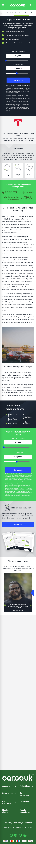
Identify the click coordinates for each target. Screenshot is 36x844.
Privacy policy (8, 828)
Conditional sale (9, 13)
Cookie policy (21, 828)
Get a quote (18, 80)
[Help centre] (30, 5)
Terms (30, 828)
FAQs (31, 13)
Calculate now (18, 525)
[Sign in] (33, 5)
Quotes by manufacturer (21, 13)
